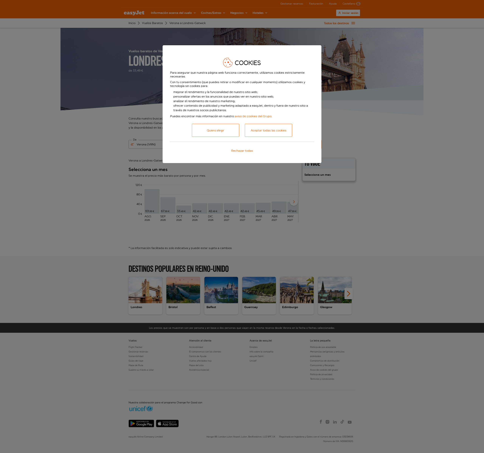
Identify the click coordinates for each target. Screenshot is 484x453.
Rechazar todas (242, 150)
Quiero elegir (215, 130)
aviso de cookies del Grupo (253, 116)
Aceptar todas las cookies (268, 130)
